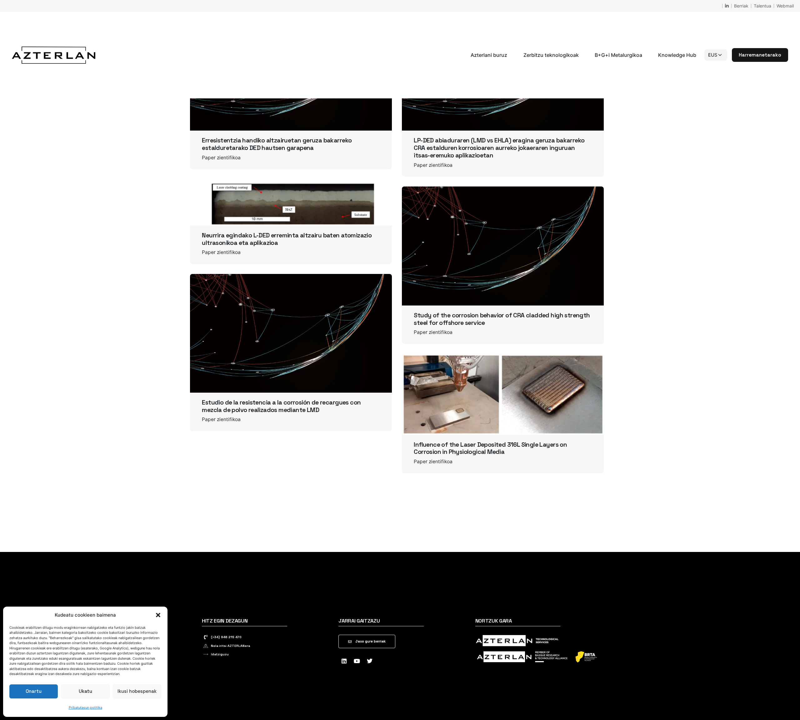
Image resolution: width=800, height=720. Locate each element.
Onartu (34, 691)
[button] (158, 615)
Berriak (741, 5)
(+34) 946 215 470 (226, 637)
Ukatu (85, 691)
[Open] (210, 197)
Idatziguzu (220, 654)
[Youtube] (356, 661)
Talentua (762, 5)
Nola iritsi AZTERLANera (230, 646)
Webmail (785, 5)
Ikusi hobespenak (137, 691)
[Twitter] (369, 661)
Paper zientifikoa (221, 158)
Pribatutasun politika (85, 707)
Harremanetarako (760, 55)
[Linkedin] (344, 661)
